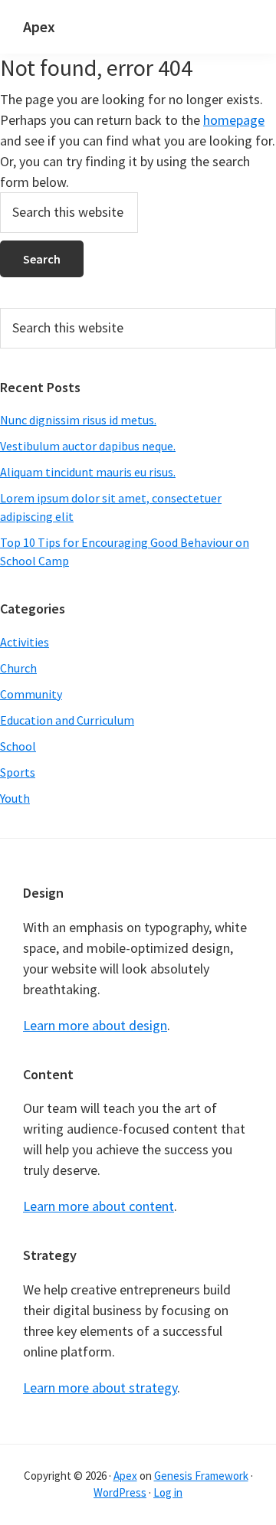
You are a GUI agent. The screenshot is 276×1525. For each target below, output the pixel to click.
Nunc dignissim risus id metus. (78, 419)
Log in (167, 1492)
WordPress (120, 1492)
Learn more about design (95, 1025)
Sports (17, 772)
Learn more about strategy (100, 1387)
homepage (233, 120)
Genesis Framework (201, 1475)
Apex (39, 26)
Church (18, 668)
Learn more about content (98, 1206)
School (18, 746)
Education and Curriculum (67, 720)
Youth (15, 798)
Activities (24, 642)
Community (31, 694)
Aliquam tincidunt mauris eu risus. (88, 471)
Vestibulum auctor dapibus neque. (88, 445)
